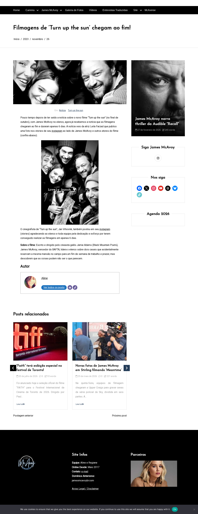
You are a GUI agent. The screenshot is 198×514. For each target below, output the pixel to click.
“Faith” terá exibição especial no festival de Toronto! (39, 368)
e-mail (84, 471)
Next (127, 368)
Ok (174, 509)
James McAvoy (49, 10)
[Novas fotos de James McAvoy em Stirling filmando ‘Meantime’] (99, 341)
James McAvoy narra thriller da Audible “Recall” (157, 121)
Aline (44, 278)
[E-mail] (70, 287)
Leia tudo (20, 404)
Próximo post (119, 415)
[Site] (75, 287)
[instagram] (158, 158)
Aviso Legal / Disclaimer (85, 488)
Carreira (30, 10)
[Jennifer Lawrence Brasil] (154, 474)
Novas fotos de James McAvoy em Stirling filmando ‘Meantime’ (98, 368)
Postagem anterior (23, 415)
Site (135, 10)
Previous (13, 368)
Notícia (62, 110)
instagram (57, 130)
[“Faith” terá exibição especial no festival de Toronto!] (40, 341)
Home (16, 10)
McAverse (150, 10)
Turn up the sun (75, 110)
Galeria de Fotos (74, 10)
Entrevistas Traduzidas (115, 10)
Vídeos (93, 10)
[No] (194, 509)
